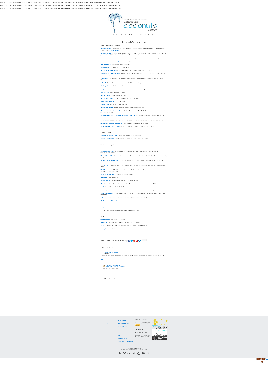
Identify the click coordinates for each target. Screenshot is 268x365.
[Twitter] (125, 353)
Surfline (102, 225)
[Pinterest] (143, 353)
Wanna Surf (104, 222)
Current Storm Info (107, 155)
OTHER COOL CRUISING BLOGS (125, 341)
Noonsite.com (104, 67)
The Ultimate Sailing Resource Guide (111, 110)
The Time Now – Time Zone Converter (112, 204)
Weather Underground (107, 174)
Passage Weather (105, 180)
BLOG (124, 34)
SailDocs (103, 197)
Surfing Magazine (105, 228)
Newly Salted (104, 78)
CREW (140, 34)
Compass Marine (105, 89)
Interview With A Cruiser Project (110, 73)
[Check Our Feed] (262, 363)
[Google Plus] (129, 353)
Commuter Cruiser (106, 53)
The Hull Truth (104, 92)
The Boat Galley (105, 58)
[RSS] (148, 353)
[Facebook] (120, 353)
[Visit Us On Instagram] (260, 360)
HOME (116, 34)
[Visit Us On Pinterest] (263, 360)
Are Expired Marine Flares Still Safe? (111, 123)
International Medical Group (108, 135)
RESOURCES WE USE (122, 338)
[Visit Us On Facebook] (257, 360)
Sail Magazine (104, 104)
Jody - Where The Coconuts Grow (115, 266)
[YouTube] (139, 353)
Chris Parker (104, 183)
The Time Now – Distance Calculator (111, 201)
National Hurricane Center (109, 148)
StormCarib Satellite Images (110, 160)
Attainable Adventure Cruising (109, 61)
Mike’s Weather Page (107, 151)
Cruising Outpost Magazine (108, 70)
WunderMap (105, 165)
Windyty (102, 169)
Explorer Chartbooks (106, 193)
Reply (102, 259)
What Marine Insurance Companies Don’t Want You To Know (118, 115)
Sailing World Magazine (107, 101)
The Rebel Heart (115, 50)
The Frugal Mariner (106, 86)
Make (127, 349)
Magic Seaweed (105, 219)
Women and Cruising (106, 107)
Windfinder (103, 177)
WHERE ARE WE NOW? (123, 331)
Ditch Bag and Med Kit (107, 138)
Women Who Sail (105, 48)
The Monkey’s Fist (105, 64)
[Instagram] (134, 353)
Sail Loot (103, 82)
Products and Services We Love (110, 126)
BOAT (132, 34)
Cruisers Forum (105, 95)
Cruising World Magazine (108, 98)
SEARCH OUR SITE (122, 320)
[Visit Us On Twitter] (266, 360)
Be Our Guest (104, 120)
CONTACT (150, 34)
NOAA (102, 187)
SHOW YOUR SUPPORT (123, 323)
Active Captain (104, 190)
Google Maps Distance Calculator (110, 207)
